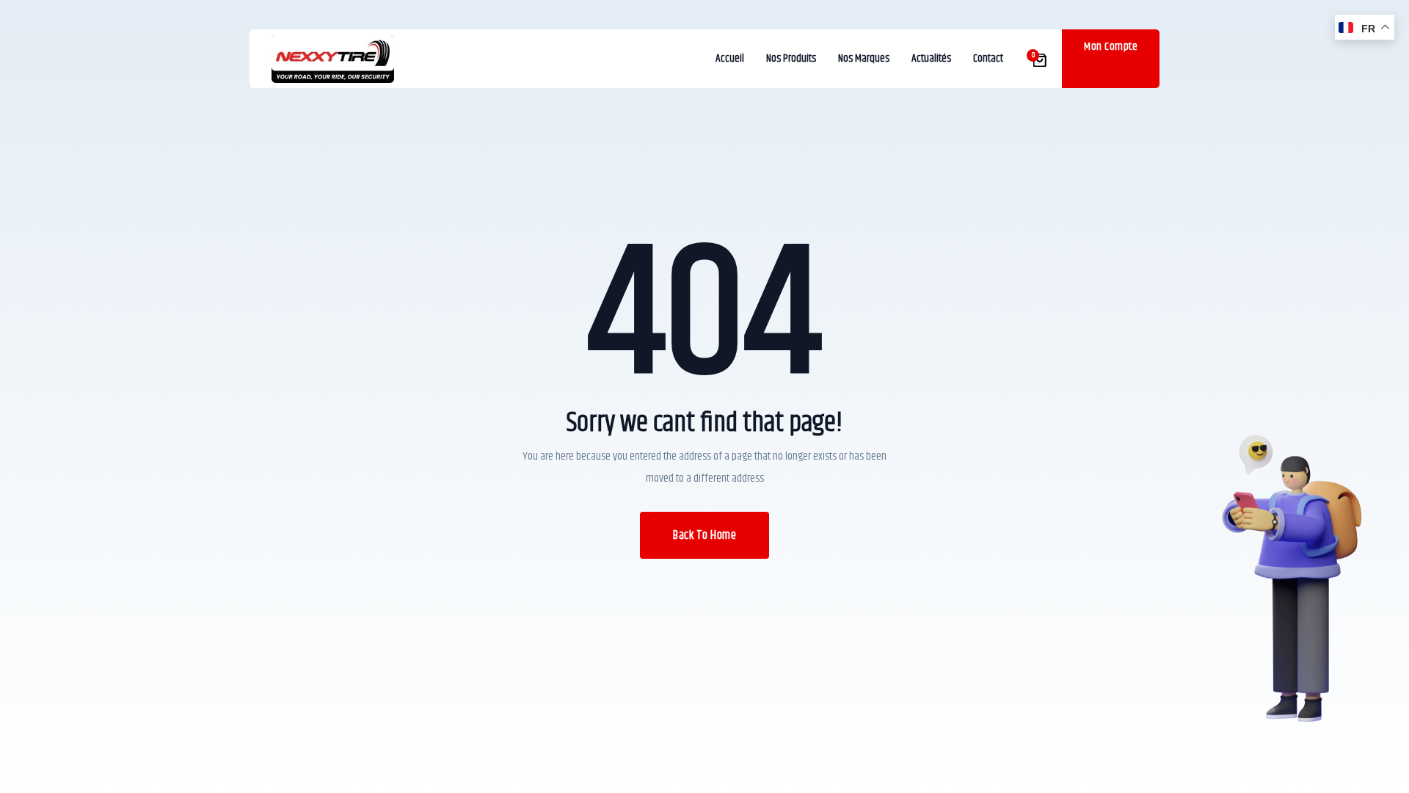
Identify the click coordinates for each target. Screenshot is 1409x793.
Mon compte (1110, 46)
